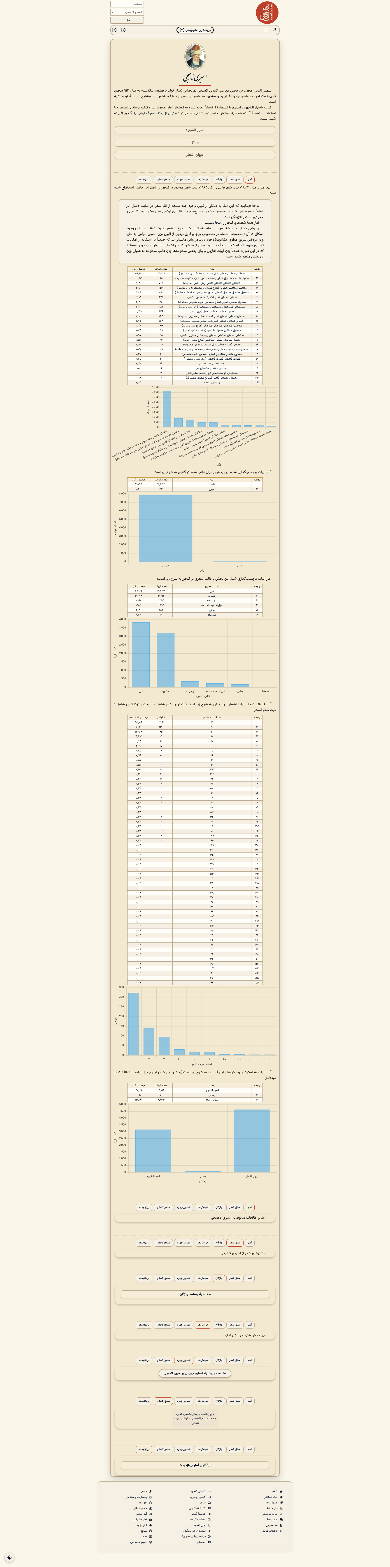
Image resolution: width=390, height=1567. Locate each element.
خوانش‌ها (203, 180)
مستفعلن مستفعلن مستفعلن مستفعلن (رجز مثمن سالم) (212, 307)
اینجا (218, 223)
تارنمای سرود (254, 245)
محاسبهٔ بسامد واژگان (195, 1294)
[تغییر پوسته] (9, 1557)
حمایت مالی (140, 1508)
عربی (212, 489)
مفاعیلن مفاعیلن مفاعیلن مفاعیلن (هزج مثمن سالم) (212, 326)
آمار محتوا (142, 1514)
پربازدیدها (144, 180)
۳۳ (212, 769)
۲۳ (212, 774)
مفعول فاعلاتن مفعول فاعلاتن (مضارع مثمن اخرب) (212, 330)
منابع (144, 1531)
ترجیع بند (212, 600)
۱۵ (212, 751)
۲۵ (212, 978)
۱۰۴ (212, 926)
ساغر (203, 1502)
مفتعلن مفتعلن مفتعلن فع (211, 368)
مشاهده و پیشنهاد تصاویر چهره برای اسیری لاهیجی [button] (195, 1373)
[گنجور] (267, 12)
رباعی (212, 610)
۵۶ (212, 930)
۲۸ (212, 883)
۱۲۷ (212, 968)
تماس (144, 1536)
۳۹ (212, 907)
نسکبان (201, 1542)
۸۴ (212, 807)
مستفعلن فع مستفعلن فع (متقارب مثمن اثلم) (212, 373)
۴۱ (212, 945)
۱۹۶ (153, 704)
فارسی (212, 484)
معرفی (144, 1491)
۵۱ (212, 973)
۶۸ (212, 935)
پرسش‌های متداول (137, 1497)
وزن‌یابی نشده (212, 382)
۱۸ (212, 888)
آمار (250, 180)
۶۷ (212, 964)
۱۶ (212, 755)
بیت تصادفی (271, 1497)
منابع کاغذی (163, 180)
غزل (212, 591)
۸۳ (212, 916)
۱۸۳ (212, 836)
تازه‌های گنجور (270, 1531)
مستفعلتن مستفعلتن (211, 363)
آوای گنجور (200, 1525)
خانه (275, 1491)
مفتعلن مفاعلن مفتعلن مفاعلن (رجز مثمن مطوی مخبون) (211, 335)
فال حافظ (272, 1508)
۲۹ (211, 921)
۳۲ (212, 959)
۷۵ (212, 864)
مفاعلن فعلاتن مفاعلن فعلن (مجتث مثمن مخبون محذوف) (211, 316)
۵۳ (212, 874)
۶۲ (211, 869)
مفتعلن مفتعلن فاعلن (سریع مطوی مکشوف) (212, 378)
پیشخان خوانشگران (194, 1531)
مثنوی (211, 596)
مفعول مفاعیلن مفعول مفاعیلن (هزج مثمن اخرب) (212, 340)
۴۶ (211, 784)
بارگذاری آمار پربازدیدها (195, 1465)
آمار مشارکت (140, 1519)
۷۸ (212, 897)
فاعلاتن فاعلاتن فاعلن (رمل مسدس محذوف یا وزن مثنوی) (212, 273)
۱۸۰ (212, 859)
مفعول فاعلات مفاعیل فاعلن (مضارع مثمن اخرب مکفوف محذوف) (211, 278)
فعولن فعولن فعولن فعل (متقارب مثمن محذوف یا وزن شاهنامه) (211, 349)
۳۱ (212, 949)
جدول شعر (271, 1502)
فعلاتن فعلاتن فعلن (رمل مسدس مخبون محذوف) (212, 344)
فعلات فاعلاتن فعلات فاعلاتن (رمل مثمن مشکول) (212, 359)
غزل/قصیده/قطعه (212, 605)
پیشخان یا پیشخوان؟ (194, 1536)
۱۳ (212, 878)
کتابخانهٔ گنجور (197, 1508)
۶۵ (212, 940)
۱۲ (212, 798)
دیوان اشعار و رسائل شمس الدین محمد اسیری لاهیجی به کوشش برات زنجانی (195, 1418)
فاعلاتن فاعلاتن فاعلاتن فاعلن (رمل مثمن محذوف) (211, 283)
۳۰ (211, 803)
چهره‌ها (143, 1502)
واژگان (219, 180)
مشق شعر (235, 180)
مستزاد (212, 615)
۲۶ (211, 902)
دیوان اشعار (195, 155)
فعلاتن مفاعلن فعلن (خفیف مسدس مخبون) (211, 297)
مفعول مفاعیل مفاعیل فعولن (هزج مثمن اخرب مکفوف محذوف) (212, 292)
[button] (274, 30)
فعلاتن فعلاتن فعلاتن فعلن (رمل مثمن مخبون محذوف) (211, 321)
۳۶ (212, 779)
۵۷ (212, 812)
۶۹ (212, 912)
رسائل (195, 142)
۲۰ (212, 822)
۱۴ (212, 826)
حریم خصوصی (139, 1542)
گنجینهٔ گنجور (198, 1514)
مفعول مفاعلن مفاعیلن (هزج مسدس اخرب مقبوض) (212, 354)
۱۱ (212, 736)
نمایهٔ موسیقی (270, 1514)
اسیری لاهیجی (195, 77)
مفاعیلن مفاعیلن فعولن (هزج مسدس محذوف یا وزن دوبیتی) (212, 288)
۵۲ (212, 788)
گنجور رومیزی (198, 1497)
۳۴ (212, 817)
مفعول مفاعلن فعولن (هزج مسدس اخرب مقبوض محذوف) (212, 302)
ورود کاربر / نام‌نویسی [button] (198, 30)
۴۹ (211, 983)
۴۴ (212, 841)
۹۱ (212, 954)
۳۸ (212, 893)
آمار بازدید (142, 1525)
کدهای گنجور (198, 1491)
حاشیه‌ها (272, 1519)
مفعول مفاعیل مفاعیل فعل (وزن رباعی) (212, 311)
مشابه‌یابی (272, 1525)
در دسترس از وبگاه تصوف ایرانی (160, 113)
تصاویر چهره (183, 180)
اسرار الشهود (195, 130)
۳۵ (212, 855)
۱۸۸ (212, 845)
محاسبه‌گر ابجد (197, 1519)
